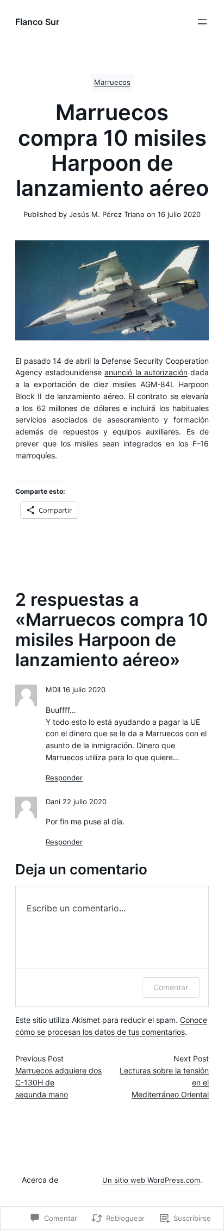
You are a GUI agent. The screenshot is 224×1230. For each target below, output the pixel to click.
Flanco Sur (37, 21)
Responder (64, 778)
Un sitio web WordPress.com (151, 1180)
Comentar (170, 987)
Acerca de (40, 1180)
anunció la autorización (145, 372)
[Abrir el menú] (202, 21)
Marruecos (112, 82)
